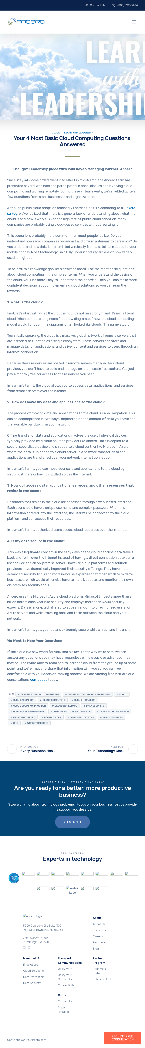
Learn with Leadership (114, 711)
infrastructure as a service (72, 711)
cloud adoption (23, 700)
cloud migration (85, 700)
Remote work (52, 717)
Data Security (32, 983)
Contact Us (97, 5)
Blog (96, 948)
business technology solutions (89, 694)
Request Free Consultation (123, 1038)
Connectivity (66, 985)
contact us (38, 680)
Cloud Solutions (33, 970)
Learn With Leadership (78, 132)
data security (95, 706)
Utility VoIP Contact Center (68, 977)
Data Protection (33, 977)
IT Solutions (31, 964)
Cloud (56, 132)
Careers (98, 936)
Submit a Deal (102, 979)
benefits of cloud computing (40, 694)
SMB (15, 723)
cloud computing (54, 700)
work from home (37, 723)
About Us (99, 924)
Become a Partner (99, 971)
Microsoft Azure (24, 717)
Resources (100, 942)
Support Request (63, 1010)
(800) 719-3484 (127, 5)
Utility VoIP (65, 969)
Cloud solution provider (29, 706)
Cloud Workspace (66, 706)
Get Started (72, 822)
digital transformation (28, 711)
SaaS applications (82, 717)
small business (113, 717)
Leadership (100, 930)
